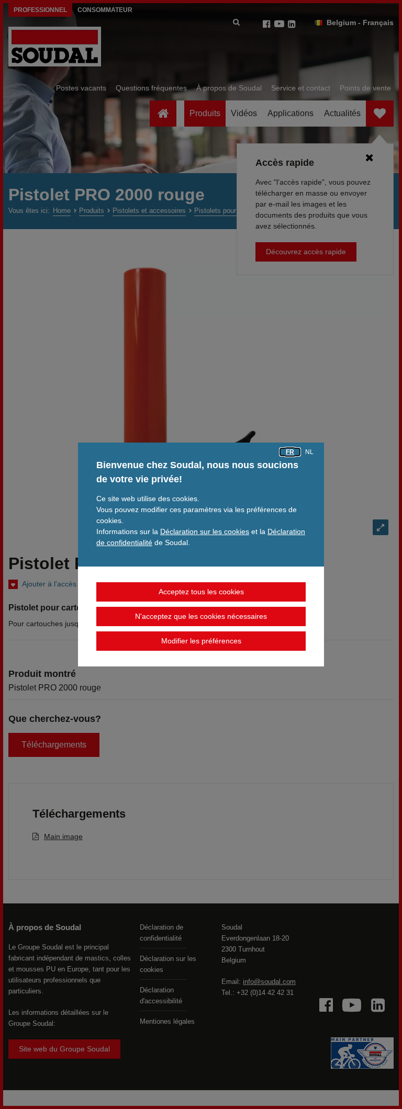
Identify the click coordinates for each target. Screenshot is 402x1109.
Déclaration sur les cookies (204, 531)
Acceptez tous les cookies (201, 591)
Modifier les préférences (201, 641)
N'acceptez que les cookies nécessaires (201, 616)
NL (309, 452)
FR (290, 452)
